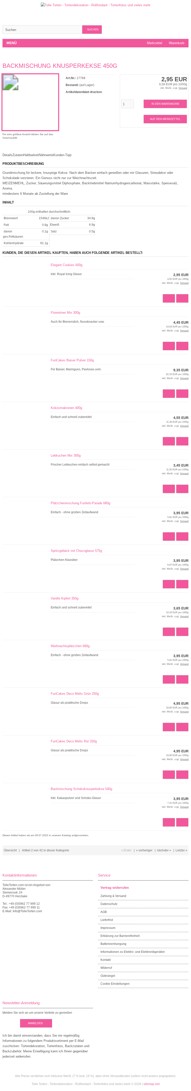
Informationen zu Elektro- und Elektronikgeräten (132, 952)
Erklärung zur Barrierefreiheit (120, 936)
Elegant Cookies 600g (66, 265)
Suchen (92, 29)
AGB (103, 912)
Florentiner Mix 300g (65, 312)
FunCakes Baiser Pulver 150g (72, 360)
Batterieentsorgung (113, 944)
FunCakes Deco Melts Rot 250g (74, 741)
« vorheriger (144, 850)
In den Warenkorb (165, 104)
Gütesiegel (107, 976)
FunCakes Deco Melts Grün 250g (75, 693)
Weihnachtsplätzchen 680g (70, 646)
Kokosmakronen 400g (66, 408)
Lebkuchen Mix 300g (66, 455)
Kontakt (105, 960)
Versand (183, 88)
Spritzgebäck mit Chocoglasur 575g (76, 551)
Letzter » (181, 850)
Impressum (107, 928)
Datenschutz (108, 904)
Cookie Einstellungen (115, 984)
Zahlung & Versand (113, 896)
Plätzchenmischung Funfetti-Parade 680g (80, 503)
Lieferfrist (106, 920)
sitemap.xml (151, 1084)
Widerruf (106, 968)
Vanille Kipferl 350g (64, 598)
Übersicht (10, 850)
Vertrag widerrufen (114, 888)
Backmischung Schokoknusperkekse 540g (81, 789)
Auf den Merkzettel (165, 119)
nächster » (164, 850)
